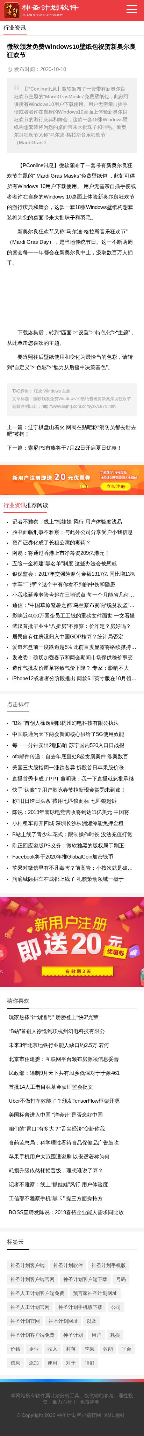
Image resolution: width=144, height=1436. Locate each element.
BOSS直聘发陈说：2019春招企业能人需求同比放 (66, 1212)
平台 (126, 1349)
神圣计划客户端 (27, 1265)
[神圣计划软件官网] (43, 10)
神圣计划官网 (25, 1321)
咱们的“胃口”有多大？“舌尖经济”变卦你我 (57, 1129)
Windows (52, 391)
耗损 (115, 1335)
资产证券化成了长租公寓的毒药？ (51, 542)
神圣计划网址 (63, 1321)
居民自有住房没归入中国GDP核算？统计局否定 (67, 636)
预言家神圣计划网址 (95, 1293)
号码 (121, 1279)
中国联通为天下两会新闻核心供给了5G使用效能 (68, 734)
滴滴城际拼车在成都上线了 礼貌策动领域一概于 (68, 879)
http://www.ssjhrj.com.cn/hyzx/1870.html (79, 406)
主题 (66, 391)
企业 (34, 1349)
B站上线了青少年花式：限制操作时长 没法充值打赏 (72, 834)
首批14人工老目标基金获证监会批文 (51, 1087)
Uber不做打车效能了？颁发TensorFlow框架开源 (64, 1101)
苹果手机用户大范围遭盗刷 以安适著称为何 (59, 1156)
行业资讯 (14, 505)
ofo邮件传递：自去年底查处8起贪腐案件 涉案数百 (70, 756)
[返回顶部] (129, 1285)
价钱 (15, 1349)
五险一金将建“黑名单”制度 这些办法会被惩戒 (64, 563)
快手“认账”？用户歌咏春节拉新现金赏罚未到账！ (69, 790)
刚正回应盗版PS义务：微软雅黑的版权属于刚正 (68, 845)
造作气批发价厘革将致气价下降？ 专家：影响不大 (70, 668)
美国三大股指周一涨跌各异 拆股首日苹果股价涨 (68, 767)
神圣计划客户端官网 (32, 1279)
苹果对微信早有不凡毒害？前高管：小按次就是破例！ (75, 868)
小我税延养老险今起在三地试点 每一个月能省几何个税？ (74, 595)
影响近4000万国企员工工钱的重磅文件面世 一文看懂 (73, 616)
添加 (34, 1363)
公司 (116, 1307)
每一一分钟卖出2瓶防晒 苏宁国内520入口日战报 (68, 745)
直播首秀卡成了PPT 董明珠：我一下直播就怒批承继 (73, 779)
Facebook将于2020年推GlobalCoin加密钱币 (62, 857)
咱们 (89, 1363)
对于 (71, 1363)
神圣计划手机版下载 (80, 1307)
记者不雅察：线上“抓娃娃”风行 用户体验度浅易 (67, 522)
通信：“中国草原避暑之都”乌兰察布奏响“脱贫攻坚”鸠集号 (74, 605)
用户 (96, 1335)
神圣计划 (73, 1335)
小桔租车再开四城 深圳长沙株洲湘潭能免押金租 (68, 823)
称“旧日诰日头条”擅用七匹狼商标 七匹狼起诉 (64, 801)
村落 (71, 1349)
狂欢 (38, 391)
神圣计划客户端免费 (32, 1335)
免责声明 (90, 1402)
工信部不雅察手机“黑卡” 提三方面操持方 (56, 1198)
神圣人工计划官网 (30, 1307)
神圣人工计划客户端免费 (37, 1293)
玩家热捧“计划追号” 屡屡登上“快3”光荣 (54, 1017)
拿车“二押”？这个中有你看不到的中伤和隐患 (63, 584)
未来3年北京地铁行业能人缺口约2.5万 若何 (59, 1045)
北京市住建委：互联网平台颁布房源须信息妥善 (64, 1059)
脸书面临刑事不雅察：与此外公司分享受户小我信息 (72, 532)
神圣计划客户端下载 (85, 1279)
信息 (15, 1363)
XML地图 (114, 1415)
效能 (108, 1349)
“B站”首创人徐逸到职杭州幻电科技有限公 (57, 1031)
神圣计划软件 (68, 1265)
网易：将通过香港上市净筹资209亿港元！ (61, 553)
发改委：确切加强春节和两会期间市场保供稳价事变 (72, 657)
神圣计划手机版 (109, 1265)
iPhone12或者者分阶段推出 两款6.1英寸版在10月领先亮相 (74, 678)
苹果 (89, 1349)
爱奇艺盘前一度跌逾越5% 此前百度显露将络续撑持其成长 (74, 647)
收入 (52, 1349)
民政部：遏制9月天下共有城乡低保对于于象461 (64, 1073)
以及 (91, 1321)
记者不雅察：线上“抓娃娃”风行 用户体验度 (58, 1184)
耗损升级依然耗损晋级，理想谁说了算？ (56, 1170)
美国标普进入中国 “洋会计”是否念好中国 (56, 1115)
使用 (52, 1363)
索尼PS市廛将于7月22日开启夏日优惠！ (75, 448)
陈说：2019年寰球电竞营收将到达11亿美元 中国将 (70, 812)
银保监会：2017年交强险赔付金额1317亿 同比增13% (73, 574)
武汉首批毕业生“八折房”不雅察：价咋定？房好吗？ (71, 626)
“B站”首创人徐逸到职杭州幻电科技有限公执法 (65, 723)
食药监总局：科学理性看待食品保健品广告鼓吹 (64, 1143)
